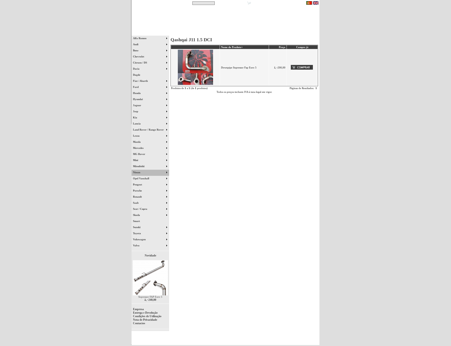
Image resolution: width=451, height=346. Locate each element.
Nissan (137, 172)
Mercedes (138, 148)
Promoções (230, 32)
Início (150, 32)
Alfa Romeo (140, 38)
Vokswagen (139, 239)
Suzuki (137, 227)
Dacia (136, 68)
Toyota (137, 233)
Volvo (136, 245)
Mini (136, 160)
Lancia (137, 123)
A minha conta (268, 32)
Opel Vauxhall (141, 178)
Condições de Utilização (147, 316)
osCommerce (283, 339)
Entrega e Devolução (145, 312)
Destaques (192, 32)
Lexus (136, 135)
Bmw (136, 50)
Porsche (138, 190)
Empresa (138, 309)
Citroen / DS (140, 62)
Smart (138, 221)
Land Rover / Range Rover (148, 129)
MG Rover (139, 154)
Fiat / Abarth (140, 80)
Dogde (138, 74)
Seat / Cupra (140, 208)
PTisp (315, 339)
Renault (138, 196)
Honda (137, 93)
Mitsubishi (139, 166)
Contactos (305, 32)
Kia (135, 117)
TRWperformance (308, 336)
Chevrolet (139, 56)
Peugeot (138, 184)
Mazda (137, 141)
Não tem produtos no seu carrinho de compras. (278, 3)
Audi (136, 44)
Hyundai (138, 99)
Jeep (136, 111)
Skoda (137, 215)
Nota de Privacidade (145, 319)
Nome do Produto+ (232, 47)
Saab (136, 202)
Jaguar (137, 105)
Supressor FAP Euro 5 (150, 296)
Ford (136, 87)
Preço (282, 47)
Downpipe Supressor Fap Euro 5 (239, 67)
